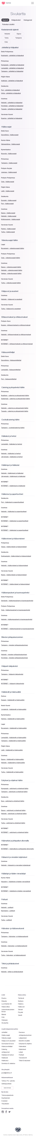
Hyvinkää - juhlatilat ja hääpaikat (12, 106)
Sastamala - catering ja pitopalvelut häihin (15, 399)
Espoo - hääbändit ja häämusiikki (12, 759)
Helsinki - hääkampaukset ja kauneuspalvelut (16, 619)
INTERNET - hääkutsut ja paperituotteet (14, 521)
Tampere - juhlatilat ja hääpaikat (12, 71)
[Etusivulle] (7, 3)
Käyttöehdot (5, 1098)
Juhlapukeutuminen (25, 1035)
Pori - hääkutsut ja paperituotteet (12, 502)
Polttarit (21, 1055)
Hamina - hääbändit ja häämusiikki (13, 719)
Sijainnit (5, 20)
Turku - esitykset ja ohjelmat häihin (13, 823)
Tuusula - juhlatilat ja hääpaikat (11, 109)
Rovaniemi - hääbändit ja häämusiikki (14, 728)
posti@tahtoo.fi (6, 1073)
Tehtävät (21, 998)
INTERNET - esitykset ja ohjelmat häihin (14, 832)
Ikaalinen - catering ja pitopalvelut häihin (15, 395)
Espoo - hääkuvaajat (8, 213)
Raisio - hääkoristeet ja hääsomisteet (14, 575)
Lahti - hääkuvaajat (7, 191)
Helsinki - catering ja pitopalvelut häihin (14, 408)
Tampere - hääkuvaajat (9, 163)
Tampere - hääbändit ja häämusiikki (13, 741)
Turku (6, 38)
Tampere (18, 38)
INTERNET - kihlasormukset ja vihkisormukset (17, 344)
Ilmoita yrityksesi (7, 1088)
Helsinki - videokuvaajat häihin (11, 270)
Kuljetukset (22, 1049)
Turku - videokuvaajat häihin (11, 283)
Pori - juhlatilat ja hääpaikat (10, 90)
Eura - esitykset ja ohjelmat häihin (12, 801)
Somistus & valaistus (8, 1063)
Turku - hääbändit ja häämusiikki (12, 772)
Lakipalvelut (23, 1038)
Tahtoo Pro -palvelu (8, 1081)
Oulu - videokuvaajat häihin (10, 258)
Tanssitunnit (23, 1058)
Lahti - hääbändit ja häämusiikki (12, 750)
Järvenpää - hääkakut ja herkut (12, 457)
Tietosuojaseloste (7, 1095)
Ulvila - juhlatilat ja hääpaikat (11, 93)
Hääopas (4, 1020)
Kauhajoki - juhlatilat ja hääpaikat (12, 55)
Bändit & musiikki (24, 1041)
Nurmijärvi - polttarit (8, 911)
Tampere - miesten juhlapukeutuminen (14, 645)
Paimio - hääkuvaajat (8, 229)
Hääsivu (20, 1004)
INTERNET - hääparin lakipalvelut (12, 683)
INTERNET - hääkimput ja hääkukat (13, 486)
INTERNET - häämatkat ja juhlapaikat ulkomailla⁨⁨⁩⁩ (17, 849)
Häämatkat (22, 1046)
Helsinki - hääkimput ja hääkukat (12, 473)
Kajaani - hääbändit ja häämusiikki (12, 700)
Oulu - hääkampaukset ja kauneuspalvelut (15, 610)
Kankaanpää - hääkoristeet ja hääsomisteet (16, 556)
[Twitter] (9, 1112)
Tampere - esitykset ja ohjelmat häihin (14, 792)
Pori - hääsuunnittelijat (8, 379)
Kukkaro (20, 1001)
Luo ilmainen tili (6, 1004)
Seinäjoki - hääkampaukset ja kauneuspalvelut (17, 601)
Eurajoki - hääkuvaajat (8, 200)
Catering (4, 1049)
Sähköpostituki (6, 1084)
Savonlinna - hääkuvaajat (9, 135)
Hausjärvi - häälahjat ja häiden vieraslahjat (15, 882)
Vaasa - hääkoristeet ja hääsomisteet (14, 547)
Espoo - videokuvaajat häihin (11, 267)
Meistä (3, 1014)
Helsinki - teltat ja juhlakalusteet (12, 972)
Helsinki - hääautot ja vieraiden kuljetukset (15, 865)
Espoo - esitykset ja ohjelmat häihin (13, 810)
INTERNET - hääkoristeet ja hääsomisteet (15, 584)
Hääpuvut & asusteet (8, 1041)
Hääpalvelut (16, 20)
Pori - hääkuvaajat (7, 203)
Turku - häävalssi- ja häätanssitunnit (13, 955)
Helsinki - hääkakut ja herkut (11, 453)
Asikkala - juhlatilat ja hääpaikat (12, 81)
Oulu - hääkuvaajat (7, 182)
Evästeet (4, 1101)
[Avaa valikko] (32, 3)
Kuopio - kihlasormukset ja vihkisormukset (15, 325)
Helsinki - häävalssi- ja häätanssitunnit (14, 946)
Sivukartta (4, 1023)
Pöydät (20, 1012)
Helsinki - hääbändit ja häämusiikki (13, 763)
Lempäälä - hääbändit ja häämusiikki (13, 737)
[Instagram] (2, 1112)
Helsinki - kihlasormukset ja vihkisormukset (16, 334)
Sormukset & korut (7, 1044)
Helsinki (7, 34)
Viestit (20, 1015)
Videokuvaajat (6, 1038)
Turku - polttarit (6, 920)
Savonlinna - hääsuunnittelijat (11, 360)
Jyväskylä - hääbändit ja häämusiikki (13, 709)
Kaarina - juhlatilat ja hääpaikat (11, 118)
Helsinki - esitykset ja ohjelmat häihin (14, 813)
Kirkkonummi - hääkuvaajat (10, 219)
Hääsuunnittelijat (6, 1046)
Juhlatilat (4, 1032)
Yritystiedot (5, 1104)
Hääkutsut (4, 1060)
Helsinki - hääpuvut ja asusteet (11, 299)
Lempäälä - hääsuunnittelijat (10, 370)
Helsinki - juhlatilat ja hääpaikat (11, 103)
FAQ (2, 1017)
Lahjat (21, 1052)
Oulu (6, 42)
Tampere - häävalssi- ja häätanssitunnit (14, 936)
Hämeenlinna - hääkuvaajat (10, 144)
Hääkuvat (21, 1007)
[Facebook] (6, 1112)
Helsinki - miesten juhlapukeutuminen (14, 654)
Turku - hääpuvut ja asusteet (11, 309)
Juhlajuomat (5, 1052)
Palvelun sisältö (8, 24)
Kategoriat (28, 20)
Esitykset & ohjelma (25, 1044)
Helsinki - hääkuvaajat (8, 216)
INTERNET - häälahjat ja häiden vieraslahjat (16, 891)
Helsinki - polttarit (7, 907)
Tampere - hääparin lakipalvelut (12, 674)
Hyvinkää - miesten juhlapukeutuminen (14, 658)
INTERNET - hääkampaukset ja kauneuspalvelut (17, 629)
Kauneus (22, 1032)
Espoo (19, 34)
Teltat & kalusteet (24, 1060)
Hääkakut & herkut (7, 1055)
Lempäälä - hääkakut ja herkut (11, 444)
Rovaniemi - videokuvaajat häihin (12, 248)
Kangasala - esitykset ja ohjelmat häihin (14, 788)
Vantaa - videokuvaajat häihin (11, 273)
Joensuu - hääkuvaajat (9, 172)
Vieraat (20, 1009)
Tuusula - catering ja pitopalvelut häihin (14, 411)
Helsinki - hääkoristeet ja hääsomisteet (14, 565)
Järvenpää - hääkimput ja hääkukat (13, 476)
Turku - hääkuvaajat (8, 232)
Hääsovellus (5, 1007)
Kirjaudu (4, 1001)
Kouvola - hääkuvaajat (8, 153)
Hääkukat (4, 1058)
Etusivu (3, 998)
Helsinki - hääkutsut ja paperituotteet (13, 511)
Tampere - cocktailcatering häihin (12, 428)
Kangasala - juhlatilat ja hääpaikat (12, 65)
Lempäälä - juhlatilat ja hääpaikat (12, 68)
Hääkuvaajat (5, 1035)
